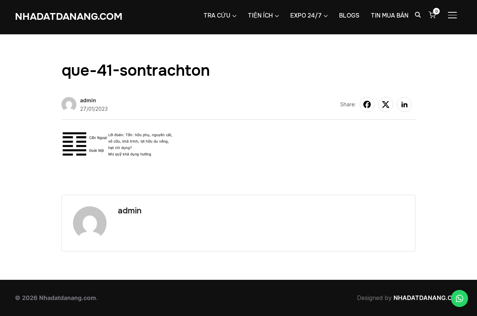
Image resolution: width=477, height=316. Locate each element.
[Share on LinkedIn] (404, 104)
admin (88, 100)
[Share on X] (385, 104)
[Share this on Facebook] (367, 104)
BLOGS (349, 15)
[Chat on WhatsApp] (459, 298)
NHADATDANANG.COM (69, 16)
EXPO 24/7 (306, 15)
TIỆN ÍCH (260, 15)
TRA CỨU (216, 15)
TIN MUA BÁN (389, 15)
